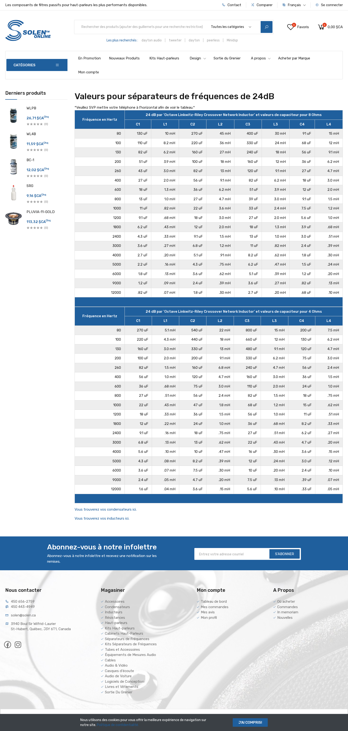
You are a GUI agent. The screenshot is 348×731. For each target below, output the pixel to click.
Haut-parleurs (116, 623)
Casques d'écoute (119, 671)
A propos (258, 58)
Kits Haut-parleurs (164, 58)
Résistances (115, 617)
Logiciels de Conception (124, 681)
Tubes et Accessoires (122, 649)
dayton (194, 40)
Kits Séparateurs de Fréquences (131, 644)
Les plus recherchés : (122, 40)
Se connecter (331, 5)
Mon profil (209, 617)
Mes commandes (214, 607)
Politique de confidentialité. (118, 725)
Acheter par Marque (294, 58)
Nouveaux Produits (124, 58)
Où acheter (286, 601)
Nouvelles (285, 617)
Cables (110, 660)
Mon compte (88, 72)
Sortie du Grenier (227, 58)
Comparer (264, 5)
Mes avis (208, 612)
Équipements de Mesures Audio (130, 655)
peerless (213, 40)
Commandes (287, 607)
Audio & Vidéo (116, 665)
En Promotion (89, 58)
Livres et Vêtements (121, 687)
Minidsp (232, 40)
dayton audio (152, 40)
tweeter (175, 40)
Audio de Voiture (118, 676)
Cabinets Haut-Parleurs (124, 633)
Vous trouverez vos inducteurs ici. (102, 518)
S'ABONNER (284, 554)
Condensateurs (117, 607)
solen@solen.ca (23, 615)
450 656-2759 (23, 601)
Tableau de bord (214, 601)
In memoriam (287, 612)
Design (195, 58)
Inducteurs (113, 612)
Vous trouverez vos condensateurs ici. (106, 509)
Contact (234, 5)
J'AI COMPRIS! (250, 722)
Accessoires (115, 601)
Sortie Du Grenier (118, 692)
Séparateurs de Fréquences (127, 639)
